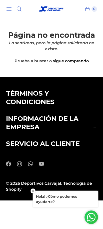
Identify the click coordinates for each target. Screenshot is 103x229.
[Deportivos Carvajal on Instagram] (22, 163)
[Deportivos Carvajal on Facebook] (11, 163)
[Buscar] (19, 9)
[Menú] (9, 9)
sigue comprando (71, 61)
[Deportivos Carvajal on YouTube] (44, 163)
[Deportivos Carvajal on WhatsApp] (33, 163)
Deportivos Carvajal (41, 183)
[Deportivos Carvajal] (51, 9)
